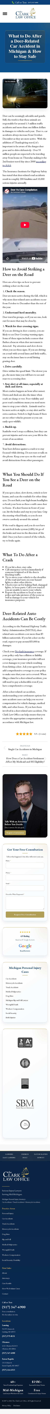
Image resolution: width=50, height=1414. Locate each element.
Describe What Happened (15, 894)
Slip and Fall (6, 1239)
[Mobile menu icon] (8, 13)
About (4, 1273)
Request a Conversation (15, 833)
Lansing (5, 1325)
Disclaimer (16, 1405)
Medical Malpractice (9, 1244)
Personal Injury (8, 1213)
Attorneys (6, 1278)
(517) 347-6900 (14, 1307)
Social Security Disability (11, 1260)
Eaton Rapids (8, 1359)
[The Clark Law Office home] (16, 1175)
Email (8, 883)
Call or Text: (26, 2)
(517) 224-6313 (8, 1370)
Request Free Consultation (25, 914)
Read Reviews (25, 951)
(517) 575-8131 (8, 1336)
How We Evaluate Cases (11, 1288)
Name (8, 861)
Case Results (6, 1283)
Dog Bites (6, 1234)
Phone (8, 873)
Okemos (5, 1342)
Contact (5, 1293)
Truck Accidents (8, 1224)
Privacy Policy (6, 1405)
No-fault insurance (24, 651)
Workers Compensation (11, 1255)
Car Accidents (10, 81)
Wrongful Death (8, 1249)
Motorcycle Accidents (10, 1229)
